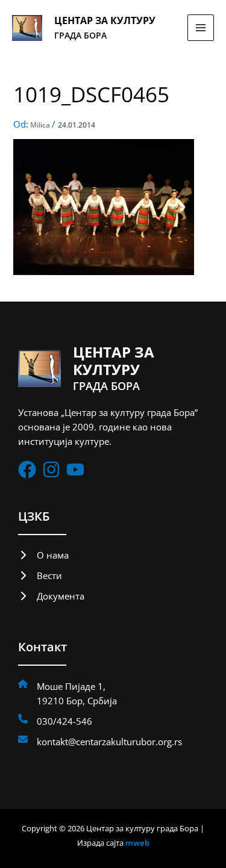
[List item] (27, 469)
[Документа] (51, 596)
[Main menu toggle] (200, 27)
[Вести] (40, 575)
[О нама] (43, 555)
